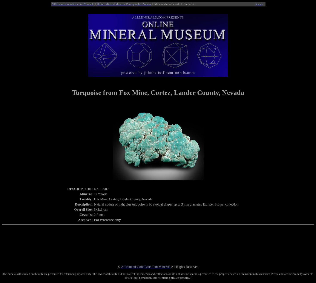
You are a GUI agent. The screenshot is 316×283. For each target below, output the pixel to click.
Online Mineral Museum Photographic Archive (124, 4)
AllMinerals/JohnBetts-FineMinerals (72, 4)
